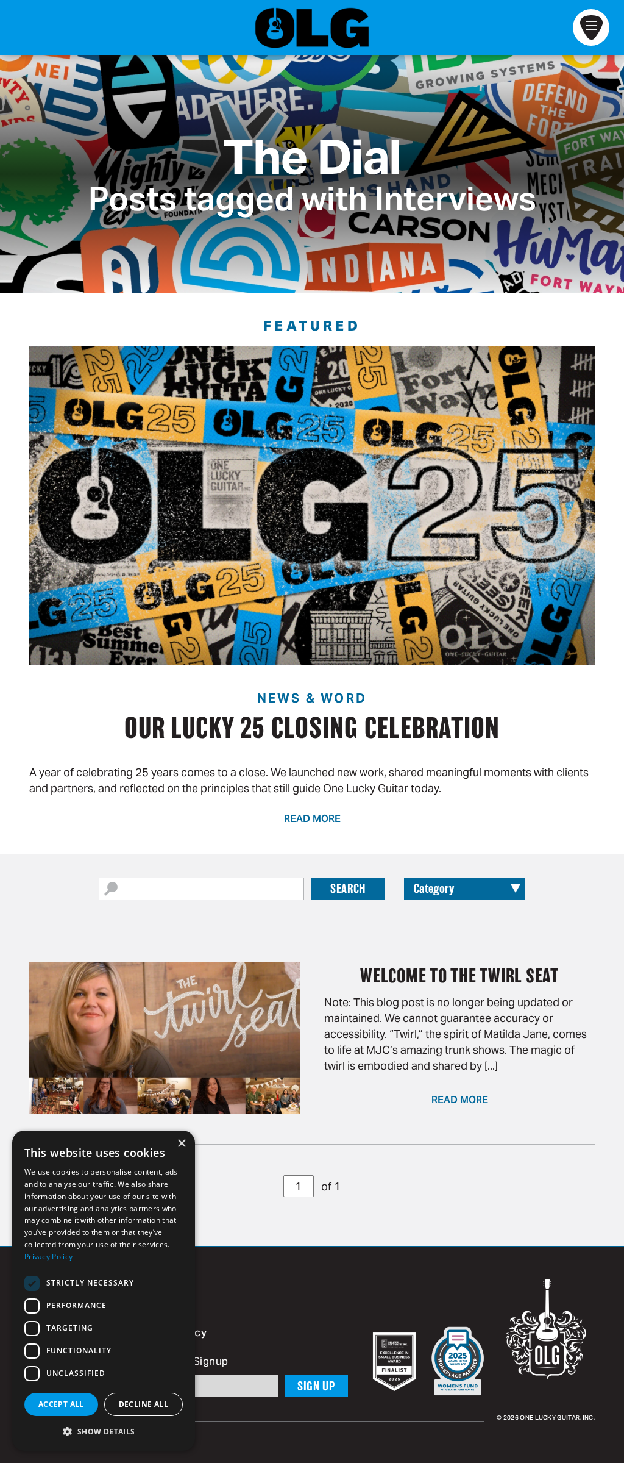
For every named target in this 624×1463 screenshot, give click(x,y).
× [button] (181, 1143)
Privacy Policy (48, 1256)
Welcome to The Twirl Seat (459, 975)
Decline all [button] (143, 1404)
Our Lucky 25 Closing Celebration (312, 727)
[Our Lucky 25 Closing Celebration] (312, 505)
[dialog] (103, 1291)
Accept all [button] (61, 1404)
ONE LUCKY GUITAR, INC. (557, 1418)
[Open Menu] (591, 27)
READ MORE (312, 819)
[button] (103, 1431)
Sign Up (316, 1386)
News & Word (312, 698)
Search (348, 888)
